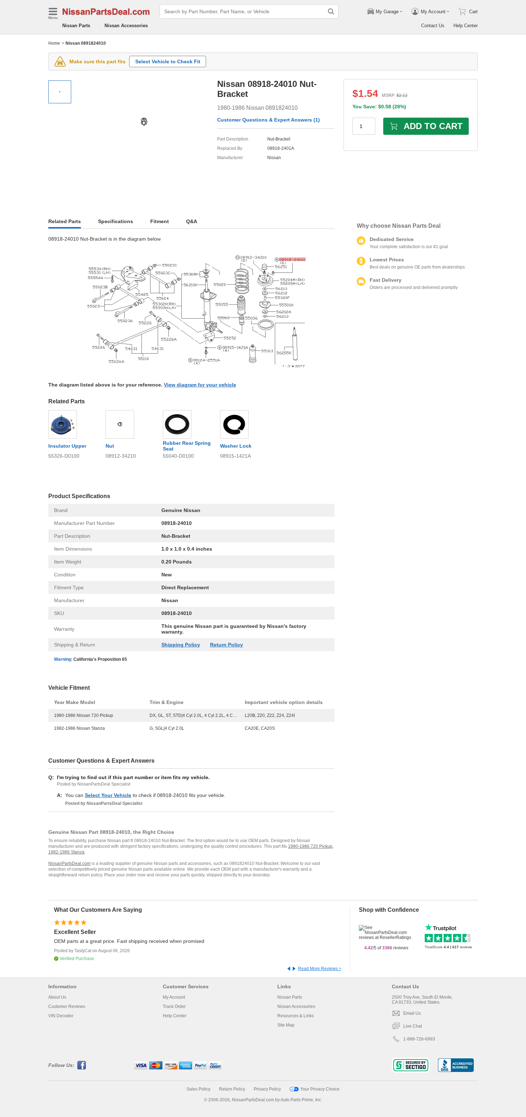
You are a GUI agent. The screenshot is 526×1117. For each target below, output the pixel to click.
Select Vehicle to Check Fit (167, 61)
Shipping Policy (180, 645)
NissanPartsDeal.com (69, 863)
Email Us (412, 1013)
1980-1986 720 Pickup (310, 846)
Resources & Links (295, 1015)
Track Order (174, 1006)
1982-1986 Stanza (66, 852)
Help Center (465, 25)
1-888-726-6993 (419, 1039)
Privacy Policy (267, 1089)
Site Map (285, 1025)
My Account (174, 997)
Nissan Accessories (126, 25)
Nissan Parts (76, 25)
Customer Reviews (66, 1006)
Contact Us (432, 25)
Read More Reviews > (319, 968)
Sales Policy (198, 1089)
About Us (57, 997)
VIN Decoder (60, 1015)
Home (54, 43)
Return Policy (226, 645)
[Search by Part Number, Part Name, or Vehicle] (331, 11)
